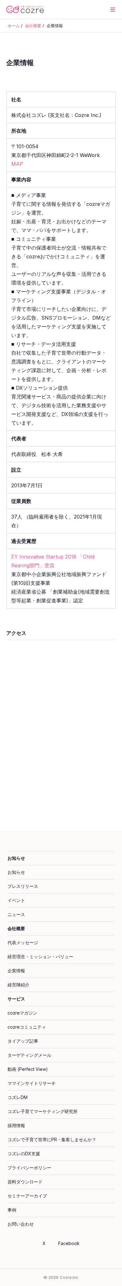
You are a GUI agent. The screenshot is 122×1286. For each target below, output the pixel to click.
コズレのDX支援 (24, 1153)
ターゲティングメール (29, 1055)
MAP (17, 164)
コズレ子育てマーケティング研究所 (43, 1111)
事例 (12, 1210)
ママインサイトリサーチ (32, 1083)
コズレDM (18, 1097)
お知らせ (16, 858)
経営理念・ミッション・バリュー (40, 956)
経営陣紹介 (18, 984)
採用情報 (16, 1125)
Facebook (68, 1243)
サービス (16, 998)
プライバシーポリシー (29, 1167)
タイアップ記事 (23, 1041)
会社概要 (16, 928)
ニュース (16, 914)
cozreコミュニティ (27, 1027)
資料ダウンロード (25, 1181)
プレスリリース (23, 886)
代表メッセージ (23, 942)
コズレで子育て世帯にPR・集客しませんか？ (52, 1139)
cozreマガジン (22, 1012)
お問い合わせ (21, 1224)
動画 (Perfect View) (28, 1069)
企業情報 (16, 970)
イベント (16, 900)
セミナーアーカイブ (27, 1195)
